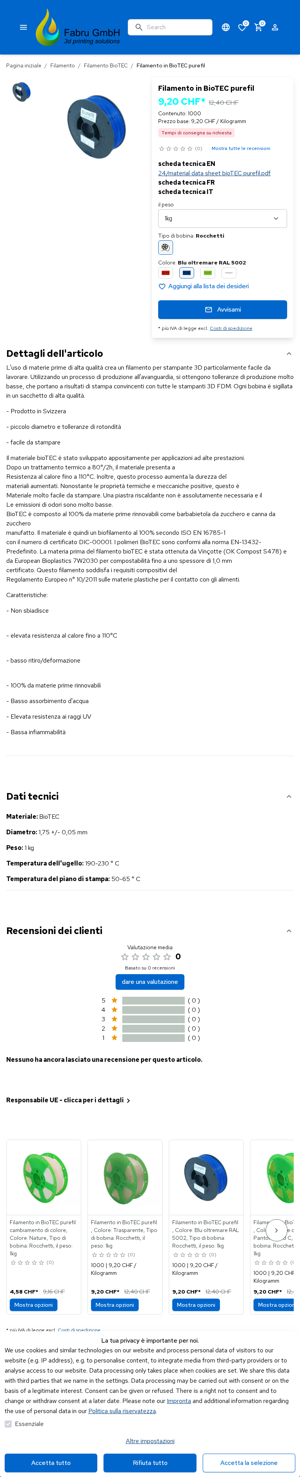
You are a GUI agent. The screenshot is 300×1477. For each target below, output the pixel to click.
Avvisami (229, 309)
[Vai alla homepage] (77, 27)
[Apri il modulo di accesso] (275, 27)
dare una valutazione (150, 982)
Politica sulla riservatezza (122, 1411)
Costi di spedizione (231, 328)
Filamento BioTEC (106, 65)
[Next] (277, 1230)
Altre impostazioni (150, 1441)
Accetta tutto (51, 1463)
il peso (166, 204)
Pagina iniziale (23, 65)
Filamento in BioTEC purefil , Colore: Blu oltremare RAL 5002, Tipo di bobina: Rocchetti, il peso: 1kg (205, 1234)
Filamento (62, 65)
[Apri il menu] (23, 27)
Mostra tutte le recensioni (241, 148)
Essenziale (29, 1424)
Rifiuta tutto (150, 1463)
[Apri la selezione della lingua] (226, 27)
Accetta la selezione (249, 1463)
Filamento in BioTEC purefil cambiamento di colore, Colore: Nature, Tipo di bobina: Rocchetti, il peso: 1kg (43, 1238)
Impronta (179, 1401)
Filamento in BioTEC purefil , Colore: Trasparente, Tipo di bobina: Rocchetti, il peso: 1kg (124, 1234)
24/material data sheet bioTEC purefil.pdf (214, 173)
